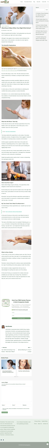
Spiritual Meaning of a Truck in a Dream (24, 349)
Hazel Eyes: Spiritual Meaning (23, 371)
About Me (38, 1)
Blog (34, 1)
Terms (35, 423)
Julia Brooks (5, 30)
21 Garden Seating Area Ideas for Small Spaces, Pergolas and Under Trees (41, 38)
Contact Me (44, 1)
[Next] (30, 368)
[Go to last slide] (2, 368)
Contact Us (45, 423)
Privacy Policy (38, 421)
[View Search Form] (48, 1)
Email (13, 405)
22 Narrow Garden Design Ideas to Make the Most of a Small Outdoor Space (42, 27)
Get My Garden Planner (21, 318)
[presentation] (8, 364)
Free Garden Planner (28, 1)
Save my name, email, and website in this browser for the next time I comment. (16, 409)
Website (24, 405)
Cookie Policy (44, 421)
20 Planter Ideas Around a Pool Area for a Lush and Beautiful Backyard (41, 32)
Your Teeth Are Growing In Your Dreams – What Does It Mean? (8, 349)
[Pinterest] (3, 440)
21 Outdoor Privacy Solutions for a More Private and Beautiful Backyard (42, 15)
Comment (4, 385)
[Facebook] (1, 440)
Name (3, 405)
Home (21, 1)
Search (37, 7)
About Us (40, 423)
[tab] (15, 376)
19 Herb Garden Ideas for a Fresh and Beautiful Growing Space (42, 21)
